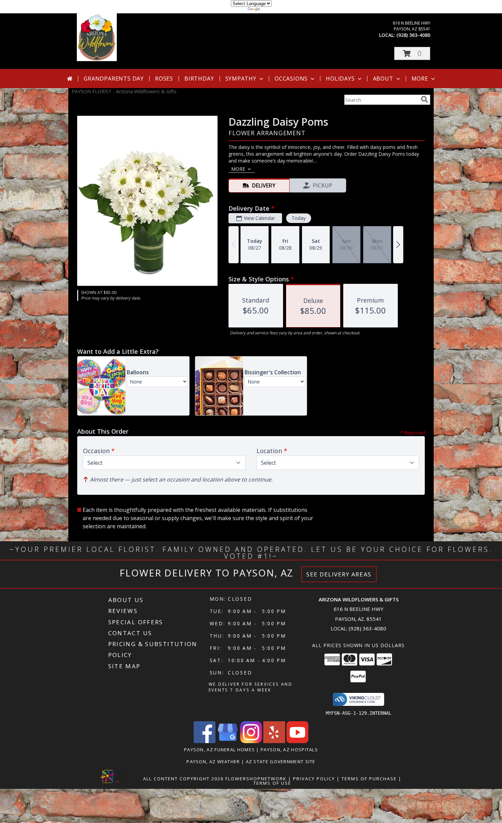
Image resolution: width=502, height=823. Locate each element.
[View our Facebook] (204, 741)
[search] (424, 99)
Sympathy (240, 78)
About (383, 78)
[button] (412, 53)
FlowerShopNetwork (256, 779)
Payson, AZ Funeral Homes (219, 750)
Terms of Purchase (369, 779)
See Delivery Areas (339, 574)
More (420, 78)
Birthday (199, 78)
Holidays (340, 78)
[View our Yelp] (274, 741)
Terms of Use (272, 783)
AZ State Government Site (281, 761)
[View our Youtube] (297, 741)
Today (299, 218)
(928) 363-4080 (413, 35)
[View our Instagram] (251, 741)
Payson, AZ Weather (213, 761)
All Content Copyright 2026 (183, 779)
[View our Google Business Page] (228, 741)
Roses (164, 78)
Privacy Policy (314, 779)
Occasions (291, 78)
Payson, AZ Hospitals (289, 750)
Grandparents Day (114, 78)
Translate (271, 10)
